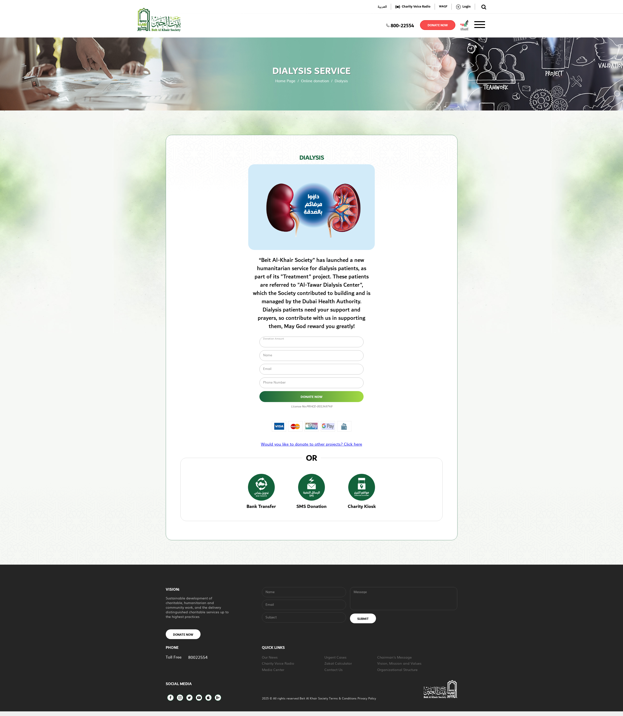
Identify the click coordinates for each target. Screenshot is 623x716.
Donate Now (311, 397)
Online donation (315, 80)
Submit (363, 619)
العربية (382, 6)
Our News (270, 657)
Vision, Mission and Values (399, 663)
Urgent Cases (335, 657)
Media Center (273, 669)
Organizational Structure (397, 669)
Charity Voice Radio (278, 663)
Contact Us (333, 669)
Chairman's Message (394, 657)
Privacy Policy (366, 698)
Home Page (285, 80)
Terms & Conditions (343, 698)
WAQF (443, 7)
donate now (438, 25)
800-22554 (402, 25)
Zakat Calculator (338, 663)
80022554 (198, 657)
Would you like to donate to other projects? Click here (311, 444)
